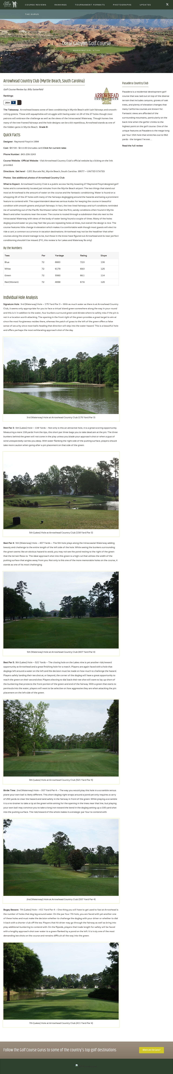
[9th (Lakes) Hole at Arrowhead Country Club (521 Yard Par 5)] (61, 737)
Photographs (122, 5)
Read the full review (132, 145)
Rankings (60, 5)
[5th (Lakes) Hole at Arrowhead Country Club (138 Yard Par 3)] (61, 490)
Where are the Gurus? (151, 1050)
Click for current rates (54, 148)
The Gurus (32, 14)
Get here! (20, 171)
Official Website (29, 160)
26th (8, 102)
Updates (145, 5)
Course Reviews (35, 5)
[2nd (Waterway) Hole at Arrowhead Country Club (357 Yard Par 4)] (61, 857)
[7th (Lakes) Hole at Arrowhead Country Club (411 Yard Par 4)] (61, 981)
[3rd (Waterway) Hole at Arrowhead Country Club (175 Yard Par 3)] (61, 375)
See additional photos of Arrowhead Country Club (38, 177)
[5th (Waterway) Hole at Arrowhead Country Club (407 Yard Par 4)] (61, 609)
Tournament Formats (90, 5)
